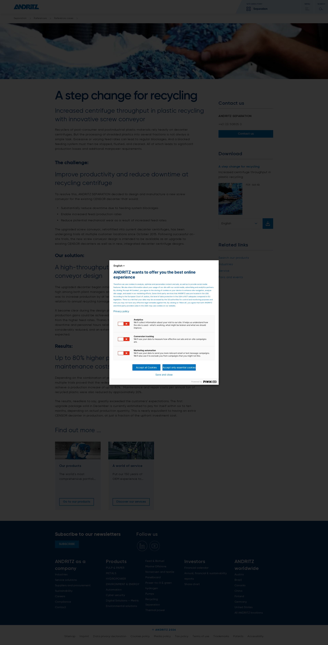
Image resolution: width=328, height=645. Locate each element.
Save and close (164, 374)
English (118, 265)
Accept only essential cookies (179, 367)
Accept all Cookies (146, 367)
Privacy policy (121, 311)
